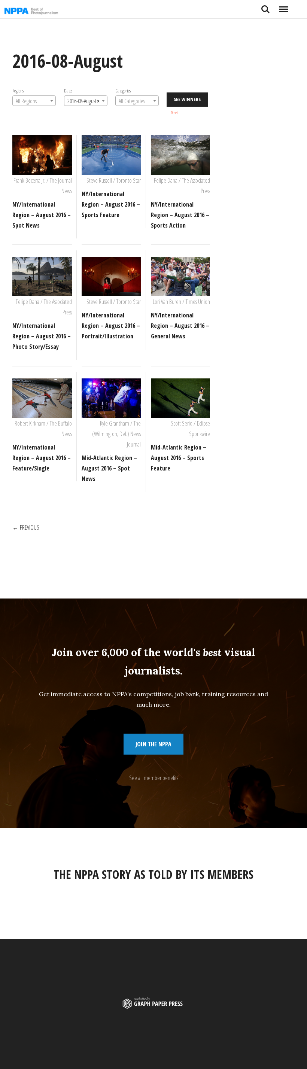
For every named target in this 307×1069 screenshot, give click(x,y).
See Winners (187, 99)
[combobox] (34, 100)
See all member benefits (153, 778)
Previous (29, 527)
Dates (68, 90)
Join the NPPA (153, 744)
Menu (283, 6)
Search (265, 6)
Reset (174, 112)
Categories (122, 90)
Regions (18, 90)
